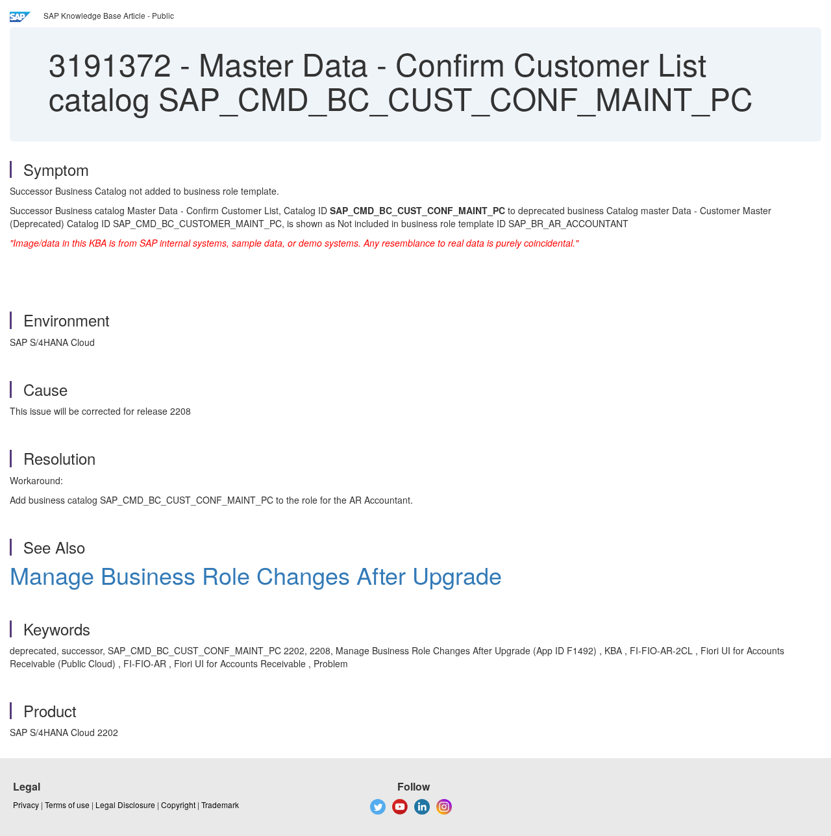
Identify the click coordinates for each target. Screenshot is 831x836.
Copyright (178, 804)
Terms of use (67, 804)
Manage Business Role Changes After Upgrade (256, 574)
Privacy (26, 804)
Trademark (220, 804)
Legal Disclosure (125, 804)
